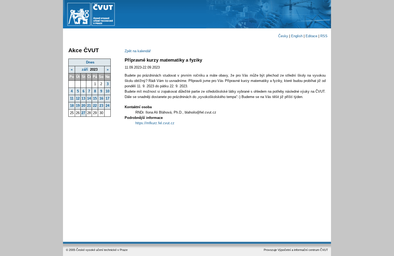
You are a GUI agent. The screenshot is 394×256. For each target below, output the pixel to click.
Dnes (90, 62)
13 (83, 98)
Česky (283, 36)
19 (78, 106)
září (85, 69)
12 (78, 98)
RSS (324, 36)
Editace (311, 36)
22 (95, 106)
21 (89, 106)
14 (89, 98)
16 (101, 98)
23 (101, 106)
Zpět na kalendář (138, 51)
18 (72, 106)
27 (83, 113)
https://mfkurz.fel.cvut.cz (154, 123)
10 (107, 91)
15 (95, 98)
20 (83, 106)
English (297, 36)
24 (107, 106)
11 (71, 98)
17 (107, 98)
